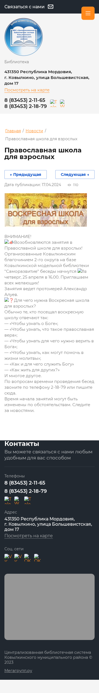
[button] (28, 6)
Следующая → (75, 174)
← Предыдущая (25, 174)
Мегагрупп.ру (18, 670)
